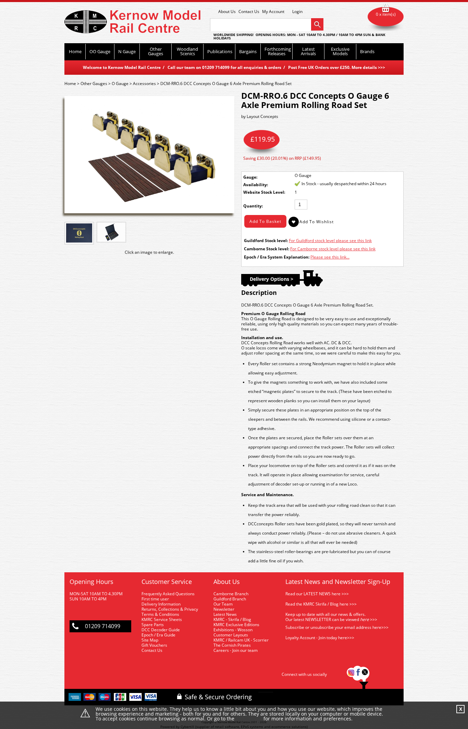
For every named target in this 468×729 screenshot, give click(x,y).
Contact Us (248, 11)
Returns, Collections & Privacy (169, 609)
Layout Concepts (262, 116)
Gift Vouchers (154, 645)
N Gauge (127, 51)
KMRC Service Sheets (161, 619)
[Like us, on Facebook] (358, 674)
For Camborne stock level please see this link (332, 249)
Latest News (225, 614)
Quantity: (253, 206)
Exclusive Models (340, 51)
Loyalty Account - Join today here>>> (319, 638)
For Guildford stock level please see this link (330, 240)
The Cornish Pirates (232, 645)
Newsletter (223, 609)
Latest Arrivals (308, 51)
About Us (227, 11)
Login (297, 12)
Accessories (144, 83)
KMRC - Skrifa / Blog (232, 619)
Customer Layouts (230, 635)
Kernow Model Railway (132, 21)
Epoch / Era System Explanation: (276, 257)
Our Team (223, 604)
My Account (273, 11)
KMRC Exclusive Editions (236, 625)
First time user (155, 599)
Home (75, 51)
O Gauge (120, 83)
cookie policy (249, 719)
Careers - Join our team (235, 650)
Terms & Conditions (160, 614)
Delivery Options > (271, 279)
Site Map (149, 640)
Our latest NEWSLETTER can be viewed (322, 619)
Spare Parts (152, 625)
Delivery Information (161, 604)
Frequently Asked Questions (168, 594)
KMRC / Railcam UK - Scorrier (241, 640)
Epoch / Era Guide (158, 635)
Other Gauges (155, 51)
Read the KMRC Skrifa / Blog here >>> (321, 604)
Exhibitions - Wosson (233, 630)
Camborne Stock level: (266, 249)
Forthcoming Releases (277, 51)
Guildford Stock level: (266, 240)
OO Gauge (99, 51)
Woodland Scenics (187, 51)
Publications (219, 51)
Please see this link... (329, 257)
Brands (367, 51)
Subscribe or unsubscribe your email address (337, 627)
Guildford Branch (229, 599)
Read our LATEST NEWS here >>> (317, 594)
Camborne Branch (230, 594)
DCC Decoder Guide (161, 630)
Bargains (248, 51)
